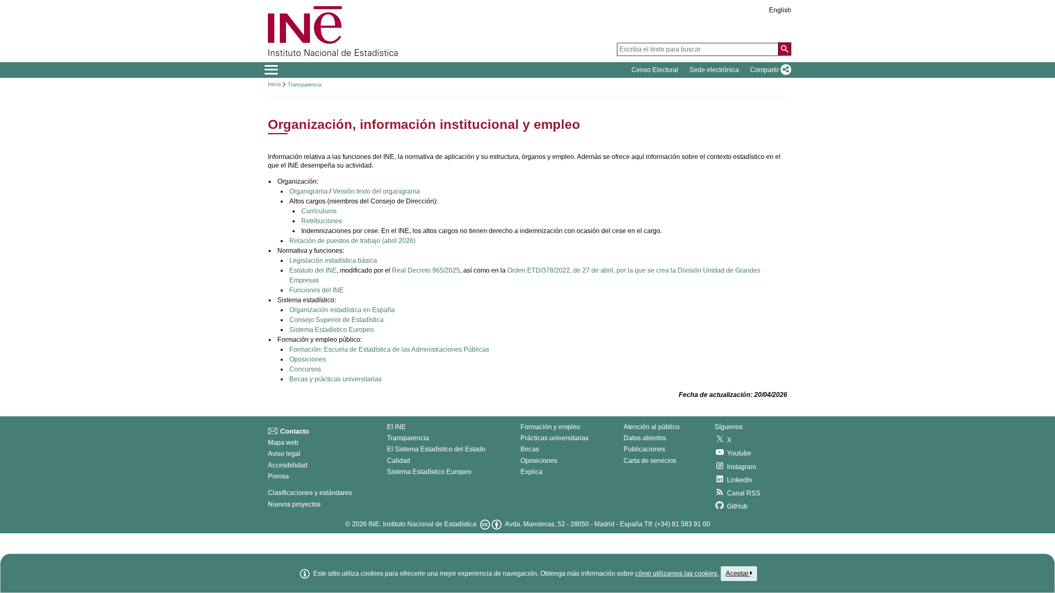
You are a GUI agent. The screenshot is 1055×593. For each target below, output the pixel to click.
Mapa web (283, 442)
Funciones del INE (316, 290)
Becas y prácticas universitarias (335, 379)
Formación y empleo (550, 426)
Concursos (305, 369)
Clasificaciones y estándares (310, 492)
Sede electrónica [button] (714, 69)
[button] (769, 70)
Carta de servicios (650, 460)
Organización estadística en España (342, 309)
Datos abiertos (645, 437)
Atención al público (652, 426)
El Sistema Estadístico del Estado (436, 449)
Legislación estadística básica (333, 260)
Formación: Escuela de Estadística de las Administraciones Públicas (389, 349)
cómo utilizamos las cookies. (677, 573)
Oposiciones (307, 359)
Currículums (319, 211)
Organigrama (308, 191)
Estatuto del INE (313, 270)
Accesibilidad (287, 465)
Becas (529, 449)
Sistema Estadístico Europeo (331, 329)
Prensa (278, 476)
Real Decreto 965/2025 (426, 270)
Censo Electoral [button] (654, 69)
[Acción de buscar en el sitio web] (784, 49)
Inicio (274, 84)
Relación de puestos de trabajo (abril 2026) (352, 240)
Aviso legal (284, 453)
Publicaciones (644, 449)
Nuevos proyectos (294, 504)
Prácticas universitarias (554, 437)
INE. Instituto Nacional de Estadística (422, 524)
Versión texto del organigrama (375, 191)
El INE (396, 426)
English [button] (780, 10)
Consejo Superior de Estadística (336, 319)
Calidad (398, 460)
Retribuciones (321, 220)
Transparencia (304, 85)
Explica (531, 471)
